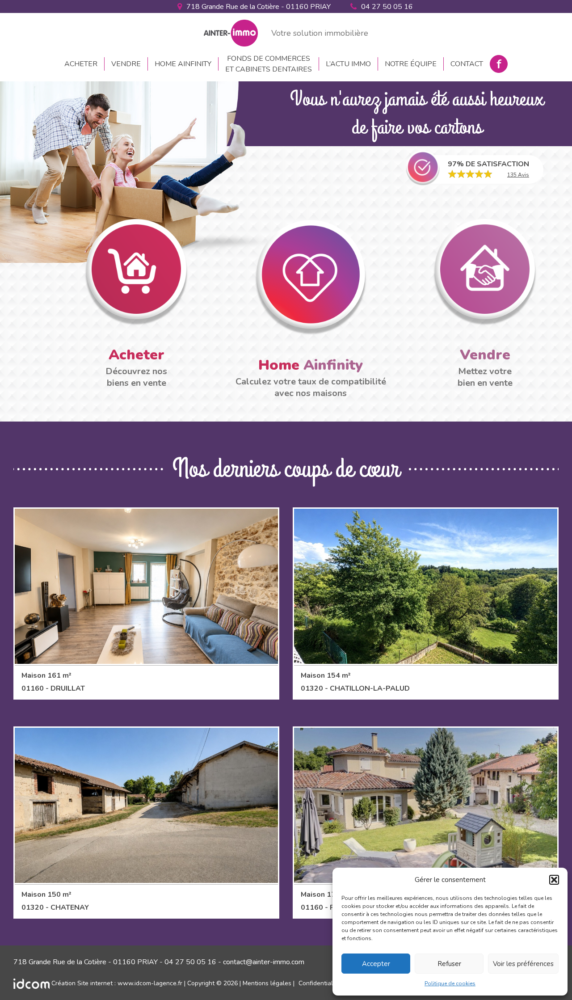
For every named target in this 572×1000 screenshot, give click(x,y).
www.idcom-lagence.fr (150, 983)
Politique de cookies (450, 983)
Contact (466, 64)
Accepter (376, 963)
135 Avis (518, 174)
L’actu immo (348, 64)
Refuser (449, 963)
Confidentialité (319, 983)
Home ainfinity (183, 64)
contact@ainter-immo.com (263, 962)
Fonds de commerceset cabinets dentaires (268, 64)
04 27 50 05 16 (387, 7)
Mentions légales (267, 983)
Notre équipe (411, 64)
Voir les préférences (523, 963)
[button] (554, 879)
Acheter (80, 64)
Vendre (126, 64)
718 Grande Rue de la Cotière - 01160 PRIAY (258, 7)
